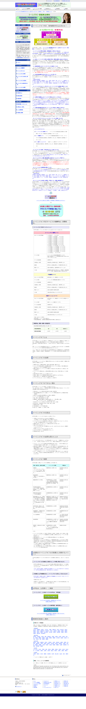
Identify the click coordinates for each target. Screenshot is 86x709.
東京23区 (36, 635)
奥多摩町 (58, 632)
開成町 (57, 644)
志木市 (63, 649)
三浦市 (41, 643)
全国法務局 (19, 98)
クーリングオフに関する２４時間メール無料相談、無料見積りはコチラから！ (51, 200)
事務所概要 (35, 687)
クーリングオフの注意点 (21, 80)
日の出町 (50, 632)
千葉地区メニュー (49, 11)
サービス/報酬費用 (26, 9)
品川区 (60, 636)
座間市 (65, 642)
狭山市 (52, 650)
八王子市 (46, 629)
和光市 (49, 649)
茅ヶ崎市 (52, 643)
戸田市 (43, 649)
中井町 (47, 644)
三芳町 (48, 650)
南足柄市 (65, 644)
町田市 (42, 629)
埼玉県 (35, 648)
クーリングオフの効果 (21, 73)
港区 (45, 636)
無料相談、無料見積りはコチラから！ (23, 31)
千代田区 (38, 636)
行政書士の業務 (20, 112)
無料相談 (58, 9)
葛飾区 (54, 637)
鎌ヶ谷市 (57, 653)
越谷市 (66, 650)
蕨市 (46, 649)
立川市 (34, 629)
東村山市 (38, 633)
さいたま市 (35, 649)
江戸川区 (58, 637)
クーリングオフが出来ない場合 (22, 77)
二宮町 (43, 644)
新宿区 (43, 637)
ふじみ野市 (37, 650)
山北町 (61, 644)
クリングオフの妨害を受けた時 (22, 84)
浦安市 (38, 653)
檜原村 (54, 632)
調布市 (34, 630)
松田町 (54, 644)
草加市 (55, 650)
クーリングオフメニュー (47, 687)
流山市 (61, 653)
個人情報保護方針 (46, 683)
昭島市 (66, 632)
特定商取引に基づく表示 (47, 682)
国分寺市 (62, 629)
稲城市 (66, 630)
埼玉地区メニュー (57, 684)
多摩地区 (35, 628)
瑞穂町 (62, 632)
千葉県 (35, 652)
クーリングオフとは (21, 70)
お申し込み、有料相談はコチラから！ (23, 39)
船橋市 (45, 653)
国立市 (66, 629)
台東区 (62, 637)
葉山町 (45, 643)
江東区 (47, 637)
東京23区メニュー (57, 682)
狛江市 (58, 629)
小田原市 (49, 642)
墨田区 (50, 637)
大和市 (54, 642)
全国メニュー (56, 687)
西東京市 (54, 629)
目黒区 (56, 636)
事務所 (66, 9)
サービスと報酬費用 (21, 67)
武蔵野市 (38, 629)
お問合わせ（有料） (21, 106)
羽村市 (38, 632)
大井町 (50, 644)
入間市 (45, 650)
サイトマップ (46, 684)
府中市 (38, 630)
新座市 (56, 649)
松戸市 (53, 653)
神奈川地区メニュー (57, 683)
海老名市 (57, 642)
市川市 (41, 653)
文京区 (65, 637)
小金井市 (55, 630)
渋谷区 (63, 636)
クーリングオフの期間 (21, 87)
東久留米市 (43, 633)
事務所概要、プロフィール (22, 104)
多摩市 (62, 630)
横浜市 (34, 642)
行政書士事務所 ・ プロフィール (23, 57)
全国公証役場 (19, 95)
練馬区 (40, 637)
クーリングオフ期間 (38, 9)
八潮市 (59, 650)
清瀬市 (34, 633)
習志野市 (49, 653)
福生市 (59, 630)
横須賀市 (37, 643)
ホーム (18, 9)
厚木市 (46, 642)
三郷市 (62, 650)
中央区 (42, 636)
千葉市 (34, 653)
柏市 (64, 653)
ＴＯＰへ (18, 62)
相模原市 (42, 642)
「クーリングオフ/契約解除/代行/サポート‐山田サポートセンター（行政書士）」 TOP (30, 11)
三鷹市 (50, 629)
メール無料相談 (20, 109)
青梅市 (41, 632)
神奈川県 (35, 641)
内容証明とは (19, 92)
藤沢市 (48, 643)
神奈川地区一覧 (66, 683)
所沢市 (60, 649)
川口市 (39, 649)
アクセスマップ (18, 686)
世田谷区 (49, 636)
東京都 (34, 636)
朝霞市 (53, 649)
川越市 (41, 650)
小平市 (51, 630)
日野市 (34, 632)
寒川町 (56, 643)
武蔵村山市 (42, 630)
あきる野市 (46, 632)
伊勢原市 (60, 643)
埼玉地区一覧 (66, 684)
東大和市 (47, 630)
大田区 (53, 636)
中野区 (36, 637)
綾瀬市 (61, 642)
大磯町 (40, 644)
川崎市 (38, 642)
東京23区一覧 (66, 682)
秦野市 (36, 644)
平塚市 (64, 643)
